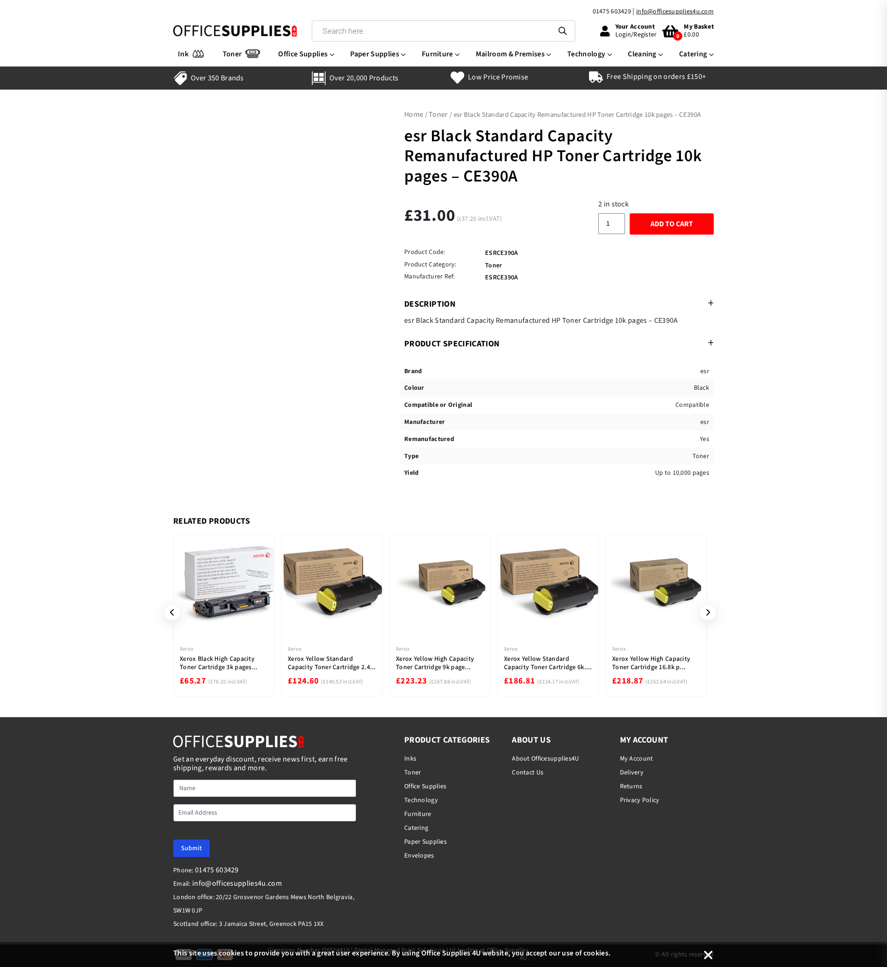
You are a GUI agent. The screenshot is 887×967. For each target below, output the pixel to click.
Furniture (437, 54)
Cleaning (642, 54)
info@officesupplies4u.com (675, 11)
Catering (693, 54)
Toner (232, 54)
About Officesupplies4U (545, 758)
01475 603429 (612, 11)
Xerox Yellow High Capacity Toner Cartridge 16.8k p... (651, 663)
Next (704, 612)
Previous (169, 612)
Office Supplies (303, 54)
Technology (586, 54)
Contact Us (527, 772)
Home (413, 114)
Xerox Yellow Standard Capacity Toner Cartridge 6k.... (548, 663)
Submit (191, 848)
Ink (183, 54)
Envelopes (419, 855)
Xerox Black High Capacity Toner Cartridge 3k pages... (219, 663)
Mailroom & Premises (510, 54)
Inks (410, 758)
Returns (631, 786)
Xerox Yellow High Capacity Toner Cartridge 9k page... (435, 663)
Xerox (186, 649)
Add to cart (671, 224)
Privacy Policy (640, 800)
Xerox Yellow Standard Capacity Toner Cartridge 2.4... (332, 663)
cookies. (597, 953)
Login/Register (636, 34)
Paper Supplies (374, 54)
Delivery (632, 772)
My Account (636, 758)
